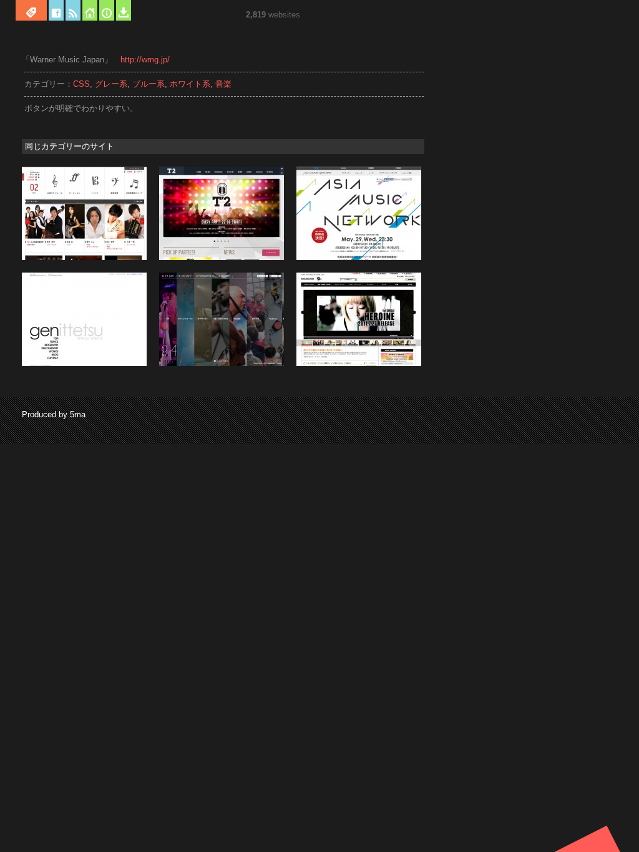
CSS (81, 84)
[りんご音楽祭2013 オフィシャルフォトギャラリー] (221, 364)
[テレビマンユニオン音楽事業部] (84, 257)
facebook (56, 10)
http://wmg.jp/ (145, 59)
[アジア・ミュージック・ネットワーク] (358, 257)
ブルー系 (148, 84)
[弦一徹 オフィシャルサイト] (84, 364)
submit (123, 10)
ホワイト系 (190, 84)
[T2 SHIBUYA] (221, 257)
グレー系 (111, 84)
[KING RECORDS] (358, 364)
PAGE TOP (591, 838)
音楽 (223, 84)
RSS (73, 10)
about (106, 10)
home (89, 10)
